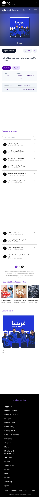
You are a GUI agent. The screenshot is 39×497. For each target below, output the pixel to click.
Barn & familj (9, 427)
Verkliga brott (9, 431)
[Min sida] (24, 10)
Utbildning (8, 439)
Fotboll (6, 68)
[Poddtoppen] (11, 10)
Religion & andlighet (11, 435)
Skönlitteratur (9, 465)
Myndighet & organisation (9, 452)
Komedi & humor (10, 411)
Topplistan (8, 407)
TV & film (7, 443)
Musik (6, 447)
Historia (7, 469)
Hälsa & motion (10, 461)
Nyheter (7, 478)
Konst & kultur (9, 423)
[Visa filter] (35, 138)
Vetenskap (8, 482)
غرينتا (12, 85)
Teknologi (8, 457)
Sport (16, 68)
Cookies (32, 490)
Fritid (6, 473)
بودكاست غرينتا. (25, 85)
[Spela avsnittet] (4, 144)
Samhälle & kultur (11, 415)
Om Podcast (22, 490)
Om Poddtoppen (10, 490)
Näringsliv (8, 419)
